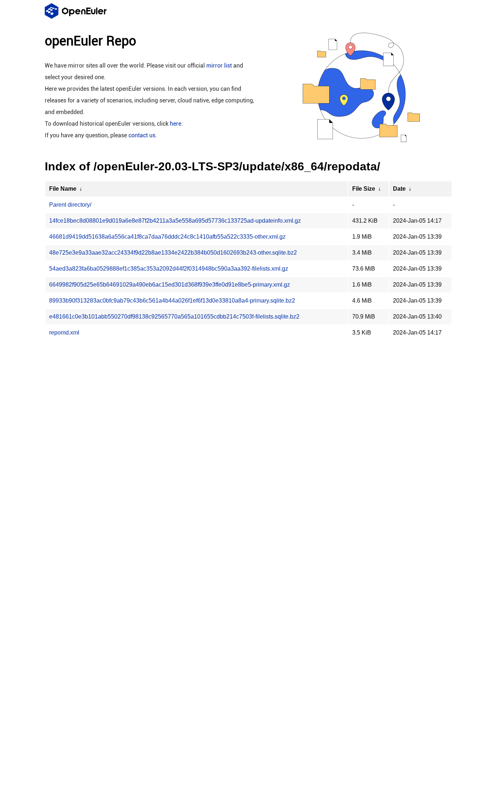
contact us (141, 135)
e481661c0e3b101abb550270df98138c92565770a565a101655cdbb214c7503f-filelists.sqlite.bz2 (174, 316)
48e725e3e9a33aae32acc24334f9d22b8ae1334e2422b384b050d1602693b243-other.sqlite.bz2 (173, 253)
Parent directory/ (70, 205)
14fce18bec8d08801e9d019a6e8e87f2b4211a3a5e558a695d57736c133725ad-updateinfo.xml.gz (175, 221)
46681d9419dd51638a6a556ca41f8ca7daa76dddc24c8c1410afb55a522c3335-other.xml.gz (167, 237)
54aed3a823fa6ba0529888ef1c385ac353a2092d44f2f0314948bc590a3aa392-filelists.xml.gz (168, 269)
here (175, 123)
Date (399, 189)
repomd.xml (64, 332)
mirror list (219, 65)
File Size (363, 189)
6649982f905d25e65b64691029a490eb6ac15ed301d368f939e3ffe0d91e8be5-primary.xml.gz (169, 285)
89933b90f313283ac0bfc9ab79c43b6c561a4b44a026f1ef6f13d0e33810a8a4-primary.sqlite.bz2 (172, 300)
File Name (62, 189)
